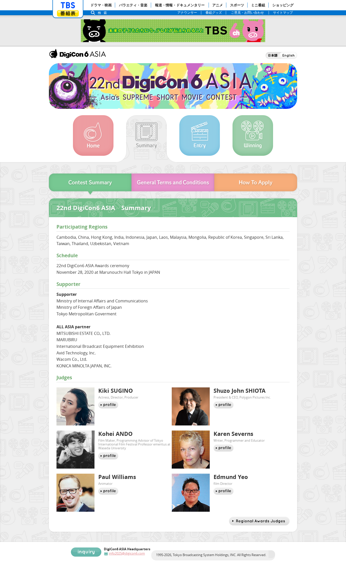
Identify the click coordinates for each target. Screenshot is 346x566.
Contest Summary (89, 184)
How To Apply (256, 184)
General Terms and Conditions (172, 184)
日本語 (272, 55)
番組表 (68, 13)
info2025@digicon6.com (127, 553)
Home (93, 135)
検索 (103, 13)
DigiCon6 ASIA (77, 53)
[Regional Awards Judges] (259, 521)
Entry (199, 135)
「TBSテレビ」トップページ (67, 5)
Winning (253, 135)
